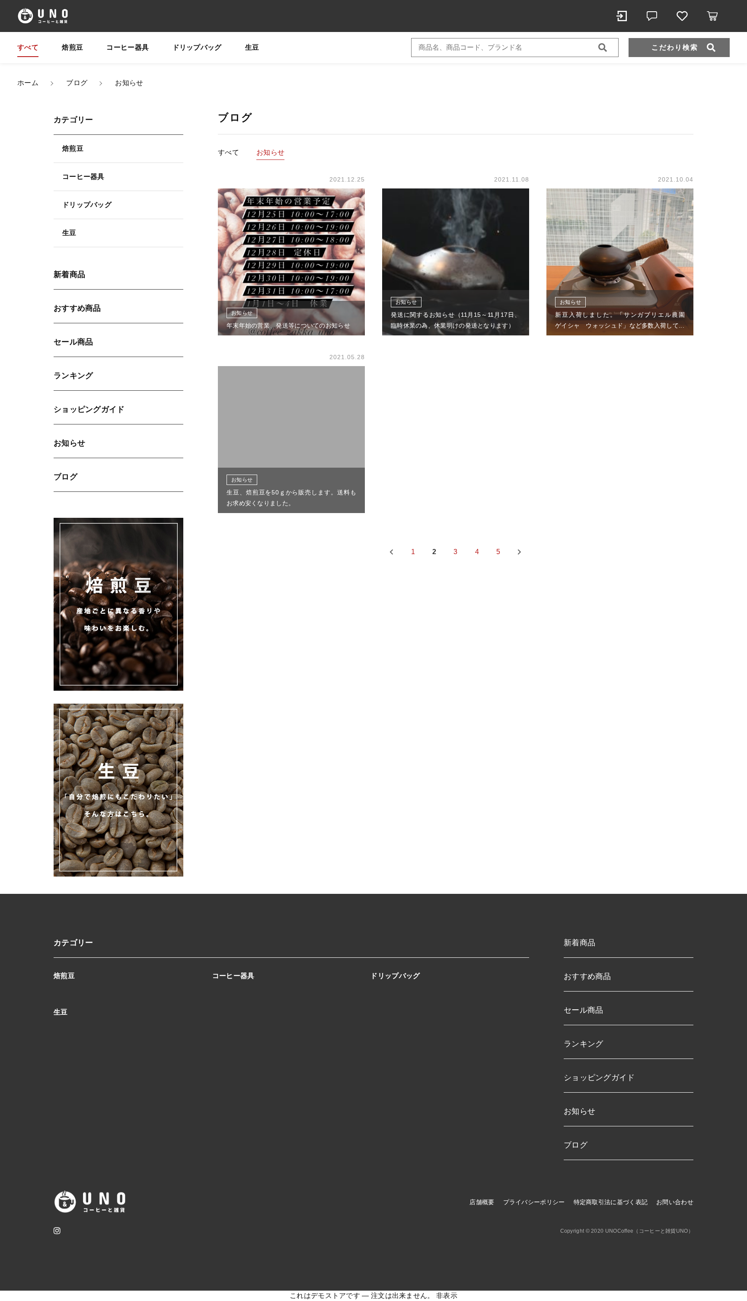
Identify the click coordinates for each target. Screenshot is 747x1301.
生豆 (252, 47)
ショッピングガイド (89, 409)
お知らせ (69, 443)
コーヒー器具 (127, 47)
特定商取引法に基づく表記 (611, 1202)
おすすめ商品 (77, 308)
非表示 (446, 1295)
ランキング (73, 375)
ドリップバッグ (197, 47)
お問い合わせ (674, 1202)
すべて (27, 47)
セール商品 (73, 342)
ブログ (65, 476)
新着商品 (69, 274)
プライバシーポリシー (534, 1202)
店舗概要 (481, 1202)
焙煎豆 (72, 47)
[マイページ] (621, 16)
